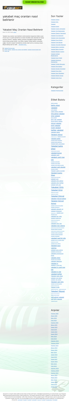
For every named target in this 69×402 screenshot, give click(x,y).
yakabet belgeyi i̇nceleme (55, 151)
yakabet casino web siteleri (55, 177)
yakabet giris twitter (57, 183)
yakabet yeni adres (56, 278)
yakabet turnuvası (54, 301)
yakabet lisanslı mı (54, 221)
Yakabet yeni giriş (57, 282)
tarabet (25, 400)
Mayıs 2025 (54, 325)
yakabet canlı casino (55, 163)
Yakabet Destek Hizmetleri (58, 69)
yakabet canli (55, 155)
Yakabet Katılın (55, 26)
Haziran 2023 (54, 373)
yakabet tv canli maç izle (58, 268)
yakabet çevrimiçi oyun (55, 285)
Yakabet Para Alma (56, 71)
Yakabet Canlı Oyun (56, 78)
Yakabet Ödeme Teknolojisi (58, 33)
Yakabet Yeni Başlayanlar (58, 31)
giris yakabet (54, 117)
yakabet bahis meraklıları (56, 140)
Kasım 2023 (54, 361)
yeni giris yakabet (56, 299)
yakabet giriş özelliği (54, 194)
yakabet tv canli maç (56, 265)
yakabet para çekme (57, 250)
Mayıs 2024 (54, 348)
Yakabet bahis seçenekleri (58, 144)
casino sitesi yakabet (57, 111)
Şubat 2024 (54, 354)
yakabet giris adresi (57, 181)
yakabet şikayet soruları (55, 295)
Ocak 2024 (54, 357)
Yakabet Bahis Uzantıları (57, 47)
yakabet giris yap (56, 185)
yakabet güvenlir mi (57, 209)
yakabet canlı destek (58, 167)
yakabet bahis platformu (56, 142)
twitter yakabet (7, 49)
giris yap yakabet (56, 119)
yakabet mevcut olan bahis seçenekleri (57, 227)
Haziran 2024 (54, 345)
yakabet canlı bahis (55, 161)
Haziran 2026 (54, 313)
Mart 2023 (54, 380)
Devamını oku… (23, 44)
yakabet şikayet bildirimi (55, 293)
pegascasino (49, 400)
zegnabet (34, 400)
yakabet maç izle (56, 223)
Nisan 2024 (54, 350)
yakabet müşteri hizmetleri (57, 234)
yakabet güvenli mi (55, 207)
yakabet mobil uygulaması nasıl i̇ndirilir (57, 231)
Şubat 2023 (54, 382)
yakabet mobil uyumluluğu (57, 232)
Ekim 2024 (54, 336)
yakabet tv (54, 263)
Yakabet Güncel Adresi (57, 202)
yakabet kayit (59, 213)
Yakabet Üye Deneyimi (57, 35)
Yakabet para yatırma (55, 247)
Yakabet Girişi (57, 190)
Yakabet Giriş (54, 22)
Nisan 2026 (54, 316)
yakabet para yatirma (56, 243)
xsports (39, 400)
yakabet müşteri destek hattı (34, 49)
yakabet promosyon (56, 251)
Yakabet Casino (54, 169)
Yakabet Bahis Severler (57, 49)
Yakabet (53, 24)
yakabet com (54, 179)
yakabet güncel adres (58, 198)
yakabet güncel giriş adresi (57, 205)
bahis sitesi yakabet (55, 106)
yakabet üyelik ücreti (62, 289)
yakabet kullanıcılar (56, 218)
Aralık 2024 (54, 332)
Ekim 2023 (54, 364)
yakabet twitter (56, 274)
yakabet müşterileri (55, 236)
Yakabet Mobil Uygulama (56, 229)
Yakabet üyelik (55, 287)
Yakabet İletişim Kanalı (57, 75)
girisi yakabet (55, 116)
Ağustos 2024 (55, 341)
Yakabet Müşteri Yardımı (57, 51)
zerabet (29, 400)
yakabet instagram (56, 211)
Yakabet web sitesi (57, 276)
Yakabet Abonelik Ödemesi (58, 45)
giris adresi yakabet (57, 114)
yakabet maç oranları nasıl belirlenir (19, 49)
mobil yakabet (56, 128)
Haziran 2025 (54, 322)
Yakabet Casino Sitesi (56, 174)
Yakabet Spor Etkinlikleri (57, 73)
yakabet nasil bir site (58, 238)
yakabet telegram (56, 261)
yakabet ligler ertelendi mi (55, 220)
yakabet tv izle (56, 272)
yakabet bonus (56, 153)
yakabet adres (55, 132)
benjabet (55, 400)
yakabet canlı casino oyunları (57, 165)
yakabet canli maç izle (58, 158)
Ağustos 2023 (55, 368)
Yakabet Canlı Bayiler (56, 42)
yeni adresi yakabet (57, 297)
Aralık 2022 (54, 386)
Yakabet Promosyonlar (9, 48)
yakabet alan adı (54, 136)
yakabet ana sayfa (61, 136)
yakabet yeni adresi (56, 279)
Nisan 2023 (54, 377)
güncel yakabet (56, 123)
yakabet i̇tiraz (53, 213)
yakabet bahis (55, 138)
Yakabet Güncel (57, 196)
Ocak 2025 (54, 329)
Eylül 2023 (54, 366)
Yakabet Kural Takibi (56, 58)
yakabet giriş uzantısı (54, 192)
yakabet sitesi (55, 258)
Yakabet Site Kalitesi (56, 66)
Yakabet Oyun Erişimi (56, 40)
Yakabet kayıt (54, 214)
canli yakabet (54, 109)
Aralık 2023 (54, 359)
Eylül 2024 (54, 338)
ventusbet (20, 400)
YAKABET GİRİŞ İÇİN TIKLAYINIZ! (34, 2)
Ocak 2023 (54, 384)
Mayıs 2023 (54, 375)
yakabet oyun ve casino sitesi (57, 240)
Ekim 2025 (54, 318)
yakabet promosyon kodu (57, 254)
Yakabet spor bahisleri (56, 259)
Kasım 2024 (54, 334)
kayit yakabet (55, 125)
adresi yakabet (54, 103)
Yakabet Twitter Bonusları (58, 64)
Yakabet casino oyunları (58, 171)
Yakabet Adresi (55, 19)
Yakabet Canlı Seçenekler (58, 38)
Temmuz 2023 (55, 370)
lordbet (43, 400)
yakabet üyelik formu (54, 289)
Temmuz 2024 (55, 343)
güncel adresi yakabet (56, 121)
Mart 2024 (54, 352)
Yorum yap (6, 51)
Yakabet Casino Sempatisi (58, 29)
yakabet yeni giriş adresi (56, 283)
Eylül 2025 (54, 320)
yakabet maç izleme (58, 226)
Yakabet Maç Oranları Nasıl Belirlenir (23, 29)
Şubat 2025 (54, 327)
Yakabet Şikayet (58, 291)
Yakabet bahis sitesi (57, 147)
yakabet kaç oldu (56, 216)
